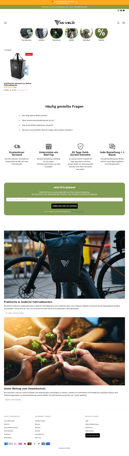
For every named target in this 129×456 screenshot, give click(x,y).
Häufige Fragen (40, 421)
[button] (9, 87)
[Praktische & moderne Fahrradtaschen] (64, 265)
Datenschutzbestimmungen (77, 211)
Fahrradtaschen (9, 421)
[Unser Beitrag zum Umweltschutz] (64, 351)
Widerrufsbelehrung (92, 424)
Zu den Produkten (15, 313)
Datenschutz (89, 431)
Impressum (89, 427)
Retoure (37, 424)
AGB (86, 421)
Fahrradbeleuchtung (11, 427)
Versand (37, 427)
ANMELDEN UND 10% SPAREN (64, 206)
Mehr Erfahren (13, 400)
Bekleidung (7, 437)
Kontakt (37, 431)
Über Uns (38, 437)
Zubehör (7, 424)
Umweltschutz (39, 434)
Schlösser (7, 434)
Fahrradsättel (8, 431)
